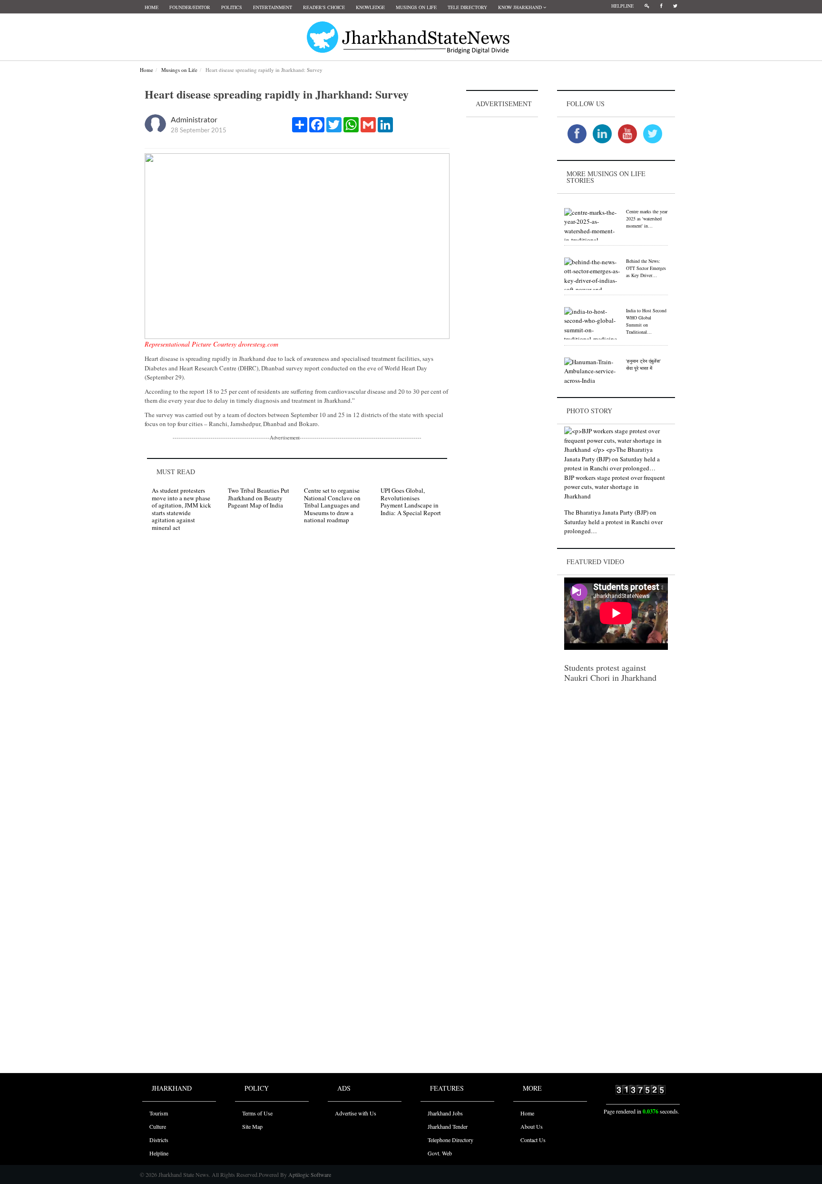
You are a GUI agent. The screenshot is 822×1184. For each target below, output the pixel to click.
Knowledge (370, 7)
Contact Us (533, 1140)
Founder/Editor (189, 7)
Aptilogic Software (309, 1174)
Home (151, 7)
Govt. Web (440, 1153)
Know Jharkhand (520, 7)
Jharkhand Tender (448, 1126)
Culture (157, 1126)
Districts (158, 1140)
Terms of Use (257, 1113)
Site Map (252, 1126)
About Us (531, 1126)
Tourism (158, 1113)
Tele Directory (467, 7)
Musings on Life (416, 7)
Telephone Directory (450, 1140)
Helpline (622, 5)
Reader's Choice (324, 7)
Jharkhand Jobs (445, 1113)
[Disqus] (297, 674)
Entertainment (272, 7)
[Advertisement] (502, 262)
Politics (231, 7)
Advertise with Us (355, 1113)
